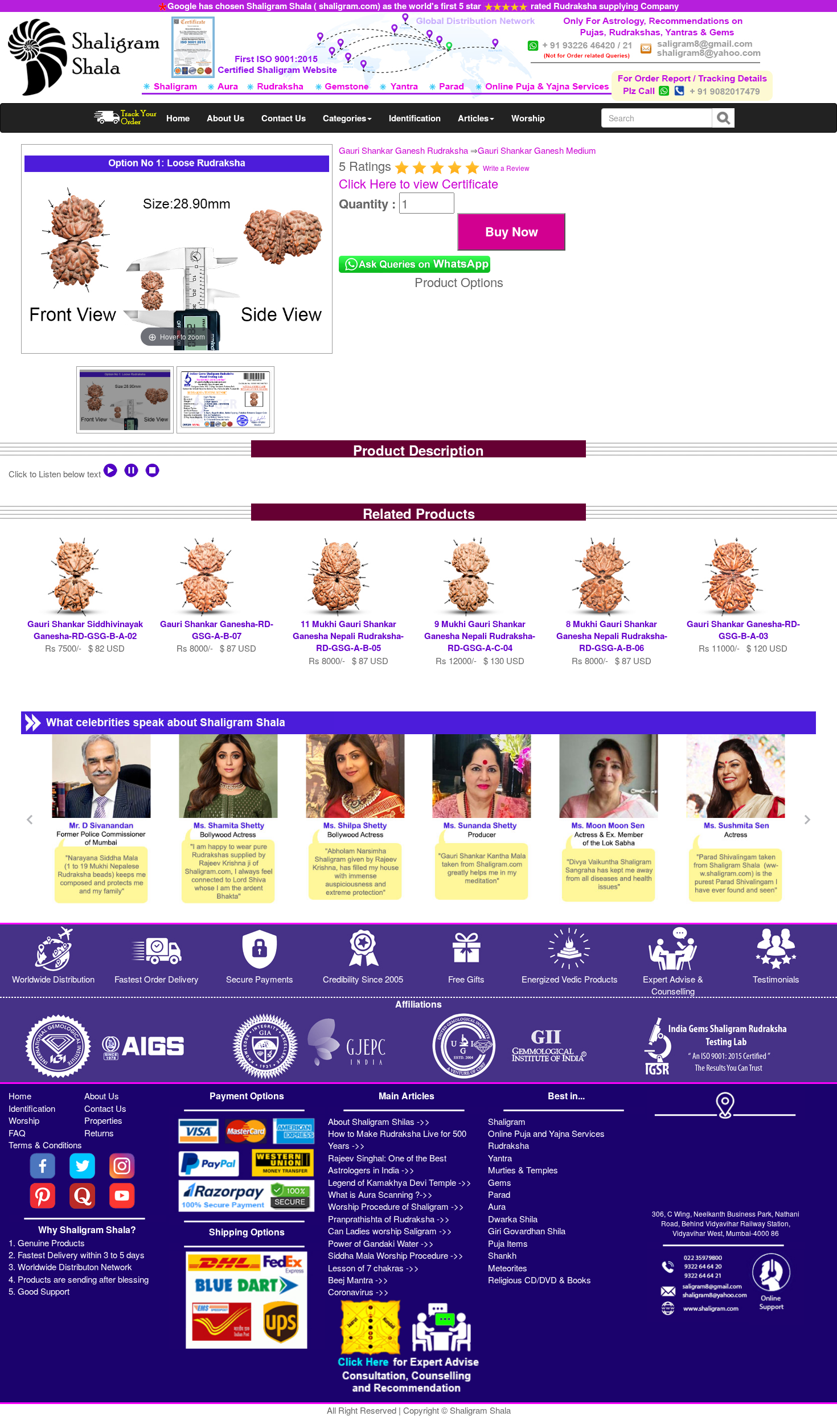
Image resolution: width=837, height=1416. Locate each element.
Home (178, 118)
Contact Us (283, 118)
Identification (415, 118)
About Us (225, 118)
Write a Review (506, 168)
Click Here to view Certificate (418, 183)
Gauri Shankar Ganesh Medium (537, 150)
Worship (528, 118)
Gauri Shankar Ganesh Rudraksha (403, 150)
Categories (344, 118)
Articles (473, 118)
